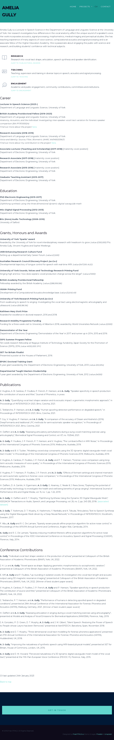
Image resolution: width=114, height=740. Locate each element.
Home (73, 6)
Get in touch (57, 710)
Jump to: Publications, (22, 63)
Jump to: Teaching (19, 77)
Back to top (5, 682)
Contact (106, 6)
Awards (36, 63)
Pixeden (99, 734)
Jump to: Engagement (21, 90)
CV (96, 6)
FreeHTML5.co (78, 734)
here (34, 127)
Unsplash (108, 734)
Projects (85, 6)
